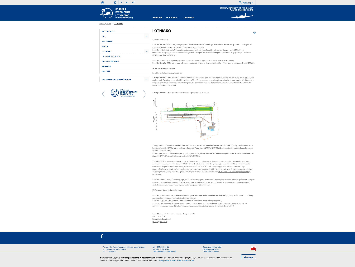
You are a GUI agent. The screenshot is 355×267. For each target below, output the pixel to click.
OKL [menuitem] (104, 36)
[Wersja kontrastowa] (116, 2)
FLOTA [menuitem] (105, 46)
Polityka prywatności (211, 249)
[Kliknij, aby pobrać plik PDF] (187, 141)
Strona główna (105, 24)
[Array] (124, 93)
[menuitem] (146, 36)
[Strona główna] (116, 13)
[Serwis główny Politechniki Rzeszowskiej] (102, 2)
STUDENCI (157, 17)
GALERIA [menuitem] (106, 71)
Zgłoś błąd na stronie (211, 252)
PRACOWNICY (172, 17)
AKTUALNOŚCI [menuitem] (108, 31)
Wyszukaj (247, 2)
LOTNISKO (118, 24)
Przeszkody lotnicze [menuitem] (111, 56)
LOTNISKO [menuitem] (106, 51)
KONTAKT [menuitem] (106, 66)
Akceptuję (248, 257)
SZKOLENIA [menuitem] (107, 41)
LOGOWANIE (188, 17)
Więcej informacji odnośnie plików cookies (176, 260)
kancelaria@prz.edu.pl (167, 252)
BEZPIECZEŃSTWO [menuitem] (110, 61)
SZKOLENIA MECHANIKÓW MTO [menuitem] (116, 79)
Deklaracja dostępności (212, 247)
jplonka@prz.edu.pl (159, 222)
